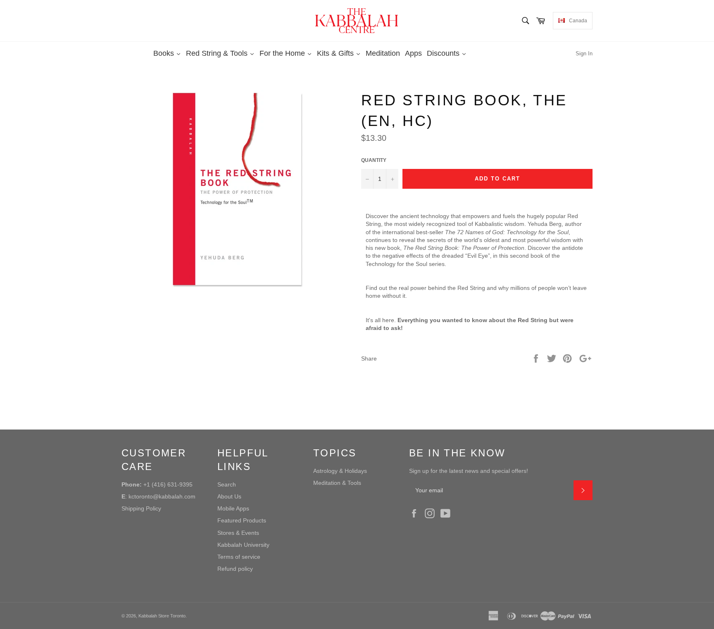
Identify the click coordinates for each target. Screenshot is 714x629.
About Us (229, 496)
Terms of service (238, 556)
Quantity (373, 160)
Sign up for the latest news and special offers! (468, 471)
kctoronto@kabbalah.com (162, 496)
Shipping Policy (141, 508)
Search (226, 484)
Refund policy (235, 568)
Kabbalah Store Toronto (162, 615)
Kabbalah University (243, 544)
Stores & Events (238, 532)
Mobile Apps (233, 508)
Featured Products (241, 520)
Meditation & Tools (337, 482)
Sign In (584, 53)
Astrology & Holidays (340, 471)
